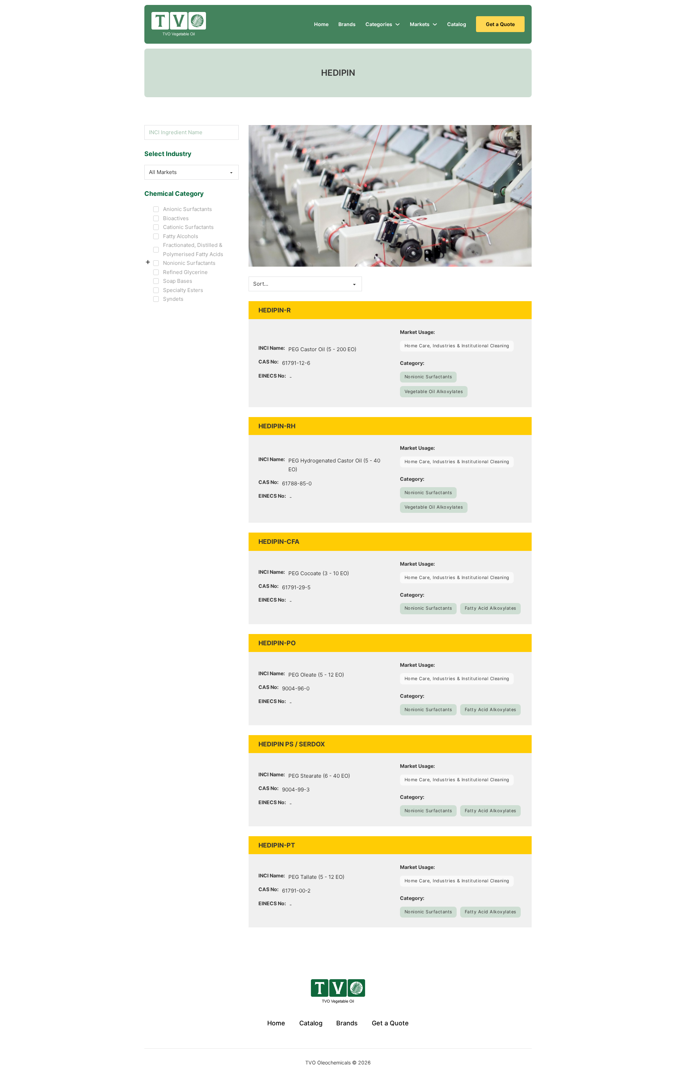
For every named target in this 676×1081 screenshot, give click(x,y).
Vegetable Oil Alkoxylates (434, 391)
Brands (347, 24)
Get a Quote (500, 24)
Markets (420, 24)
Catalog (456, 24)
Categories (378, 24)
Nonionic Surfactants (428, 376)
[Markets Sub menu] (434, 24)
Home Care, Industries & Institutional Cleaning (457, 345)
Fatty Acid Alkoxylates (491, 608)
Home (321, 24)
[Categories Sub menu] (397, 24)
